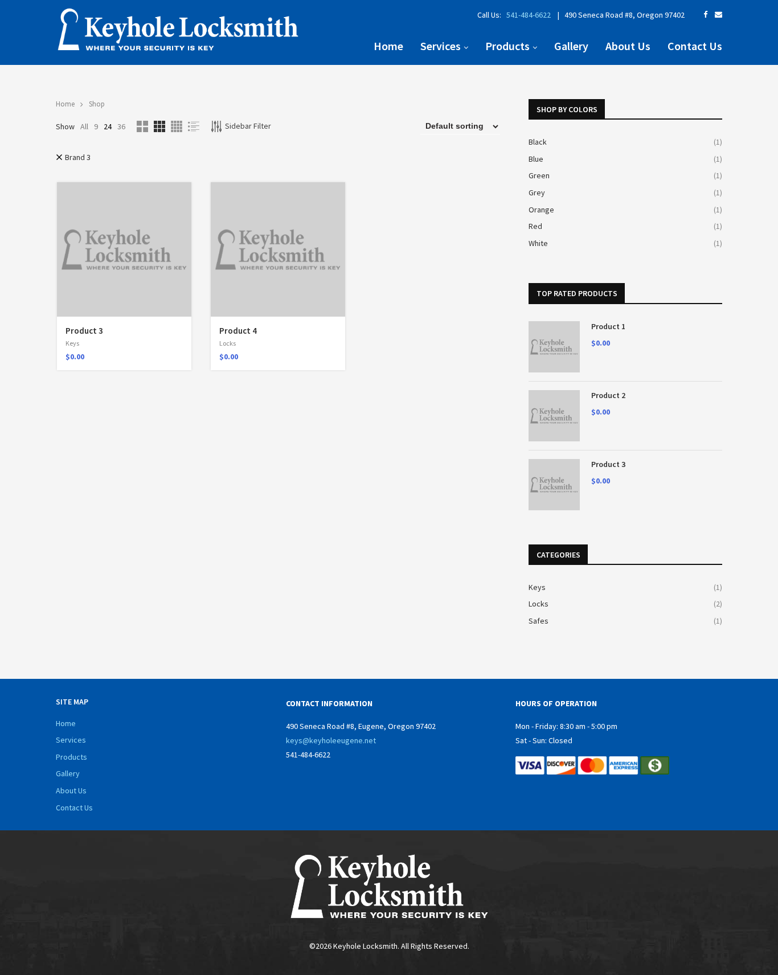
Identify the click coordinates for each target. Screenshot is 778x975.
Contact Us (695, 46)
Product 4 (238, 330)
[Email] (718, 15)
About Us (627, 46)
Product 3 (84, 330)
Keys (72, 343)
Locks (227, 343)
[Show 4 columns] (176, 126)
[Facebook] (705, 15)
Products (507, 46)
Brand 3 (78, 157)
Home (388, 46)
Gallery (571, 46)
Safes (538, 621)
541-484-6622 (528, 15)
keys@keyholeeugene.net (331, 740)
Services (440, 46)
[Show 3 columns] (159, 126)
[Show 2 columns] (142, 126)
